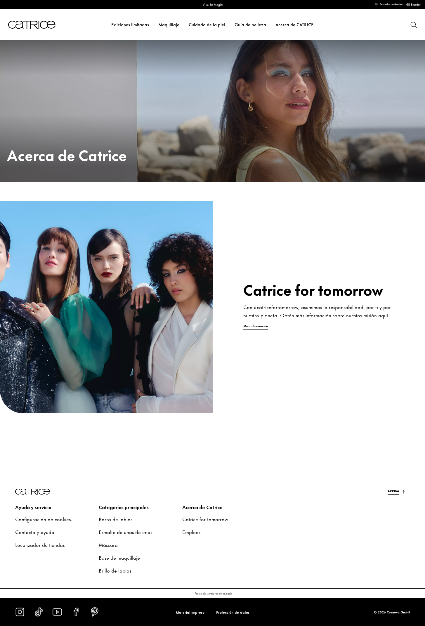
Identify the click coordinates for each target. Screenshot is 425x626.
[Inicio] (30, 24)
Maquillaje (168, 24)
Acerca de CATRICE (294, 24)
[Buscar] (413, 25)
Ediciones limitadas (130, 24)
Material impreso (190, 612)
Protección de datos (232, 612)
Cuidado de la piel (207, 24)
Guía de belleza (250, 24)
